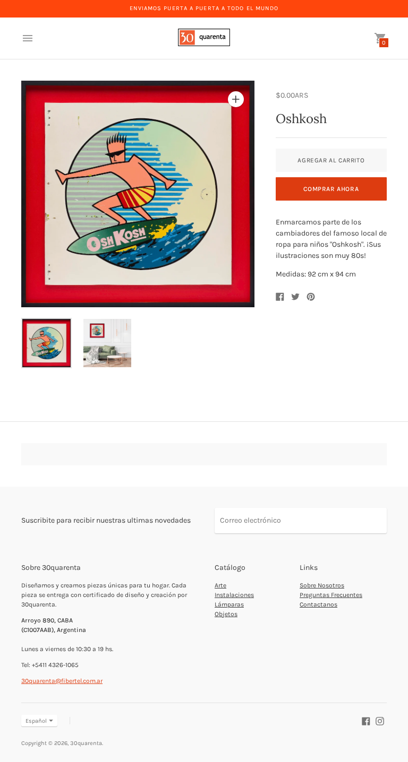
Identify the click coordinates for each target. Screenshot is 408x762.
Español (36, 720)
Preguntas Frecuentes (331, 595)
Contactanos (318, 604)
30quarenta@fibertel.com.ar (62, 681)
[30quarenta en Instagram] (380, 720)
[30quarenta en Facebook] (366, 720)
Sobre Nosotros (322, 585)
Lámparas (229, 604)
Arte (220, 585)
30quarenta (86, 743)
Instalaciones (234, 595)
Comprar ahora (331, 189)
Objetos (226, 614)
